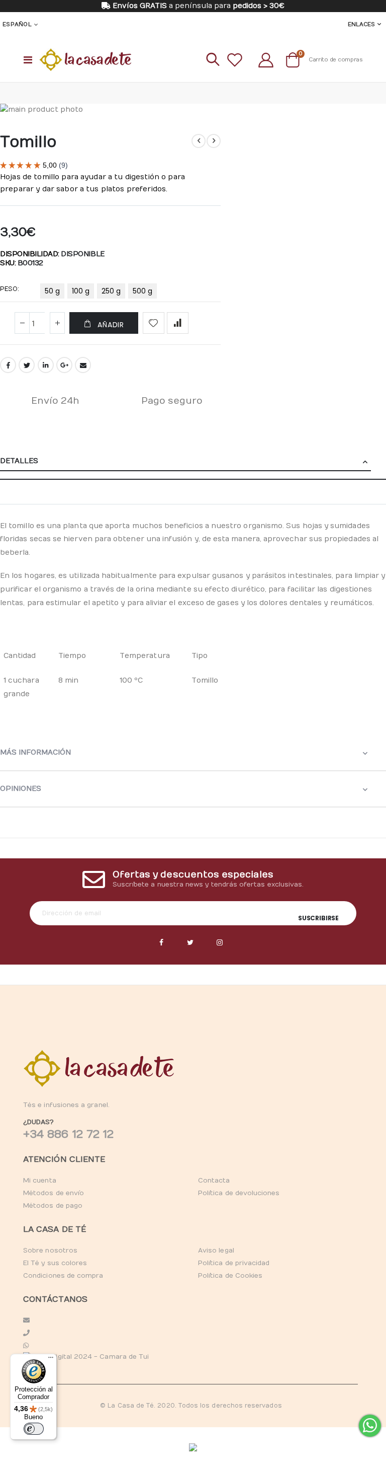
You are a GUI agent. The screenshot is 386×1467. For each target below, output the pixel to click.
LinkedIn (46, 365)
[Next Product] (214, 141)
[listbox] (100, 293)
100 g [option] (80, 291)
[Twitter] (190, 942)
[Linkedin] (219, 942)
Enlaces (361, 24)
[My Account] (265, 59)
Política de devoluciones (239, 1193)
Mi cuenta (39, 1181)
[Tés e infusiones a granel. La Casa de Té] (85, 59)
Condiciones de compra (63, 1276)
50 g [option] (52, 291)
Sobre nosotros (50, 1250)
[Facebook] (161, 942)
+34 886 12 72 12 (68, 1134)
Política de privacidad (233, 1263)
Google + (64, 365)
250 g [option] (111, 291)
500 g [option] (142, 291)
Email (83, 365)
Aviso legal (216, 1250)
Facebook (8, 365)
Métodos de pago (52, 1206)
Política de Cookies (230, 1276)
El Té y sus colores (55, 1263)
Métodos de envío (53, 1193)
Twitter (27, 365)
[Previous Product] (198, 141)
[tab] (193, 462)
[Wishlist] (234, 59)
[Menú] (51, 1360)
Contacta (214, 1181)
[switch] (34, 1429)
